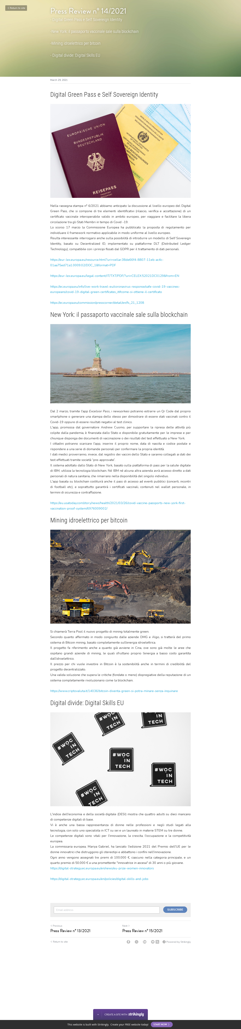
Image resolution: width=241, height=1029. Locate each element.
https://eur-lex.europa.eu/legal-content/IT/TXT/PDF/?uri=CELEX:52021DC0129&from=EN (114, 276)
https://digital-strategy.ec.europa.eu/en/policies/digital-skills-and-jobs (99, 879)
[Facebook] (128, 942)
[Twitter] (136, 942)
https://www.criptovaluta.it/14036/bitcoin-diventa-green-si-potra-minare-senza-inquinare (114, 691)
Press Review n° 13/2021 (70, 930)
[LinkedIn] (144, 942)
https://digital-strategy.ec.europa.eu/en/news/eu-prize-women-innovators (102, 868)
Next (124, 926)
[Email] (153, 942)
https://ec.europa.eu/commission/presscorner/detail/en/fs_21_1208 (97, 303)
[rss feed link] (157, 942)
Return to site (17, 8)
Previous (57, 926)
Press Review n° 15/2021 (142, 930)
